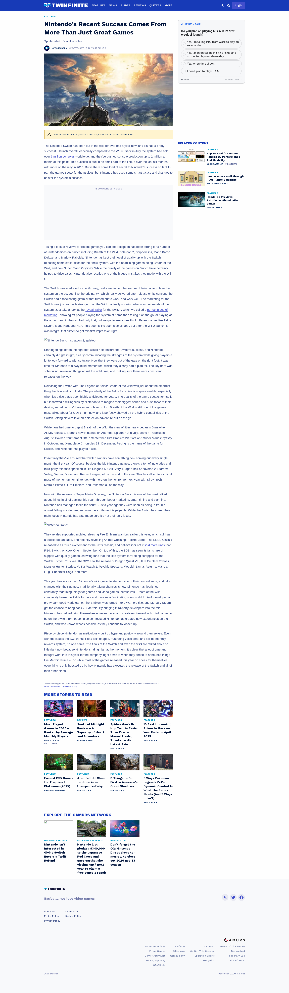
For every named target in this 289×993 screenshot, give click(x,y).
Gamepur (209, 946)
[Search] (222, 5)
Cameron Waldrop (54, 790)
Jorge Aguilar (215, 164)
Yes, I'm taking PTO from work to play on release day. (213, 43)
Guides (125, 5)
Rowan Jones (84, 740)
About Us (49, 911)
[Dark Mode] (228, 5)
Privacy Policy (52, 920)
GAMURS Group (237, 974)
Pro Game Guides (154, 946)
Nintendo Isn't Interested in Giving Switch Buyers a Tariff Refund (55, 852)
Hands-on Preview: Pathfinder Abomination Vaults (223, 200)
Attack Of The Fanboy (232, 946)
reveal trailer (93, 309)
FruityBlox (209, 960)
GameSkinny (177, 955)
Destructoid (238, 951)
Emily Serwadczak (217, 183)
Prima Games (157, 951)
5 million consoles (63, 156)
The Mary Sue (237, 955)
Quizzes (155, 5)
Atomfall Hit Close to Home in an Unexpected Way (91, 782)
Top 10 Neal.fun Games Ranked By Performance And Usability (223, 157)
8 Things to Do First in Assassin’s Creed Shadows (123, 782)
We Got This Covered (202, 951)
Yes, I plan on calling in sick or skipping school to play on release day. (211, 54)
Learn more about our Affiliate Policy (60, 686)
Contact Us (71, 911)
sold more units (155, 545)
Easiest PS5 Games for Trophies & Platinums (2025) (58, 782)
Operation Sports (205, 955)
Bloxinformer (237, 960)
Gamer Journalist (155, 955)
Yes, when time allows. (201, 63)
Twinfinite (179, 946)
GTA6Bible (159, 965)
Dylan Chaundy (53, 740)
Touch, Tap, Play (155, 960)
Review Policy (73, 916)
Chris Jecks (84, 790)
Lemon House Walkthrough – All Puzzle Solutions (225, 178)
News (113, 5)
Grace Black (117, 748)
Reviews (140, 5)
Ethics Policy (51, 916)
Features (99, 5)
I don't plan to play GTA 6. (203, 71)
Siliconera (179, 951)
